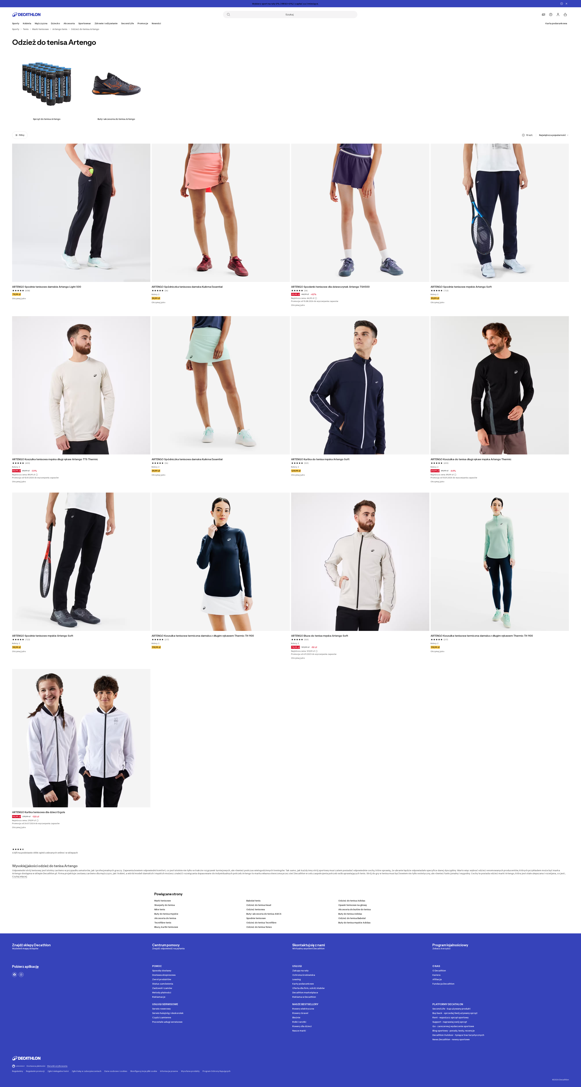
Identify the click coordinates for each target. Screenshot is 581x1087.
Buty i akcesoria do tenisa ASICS (263, 914)
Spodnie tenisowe (256, 918)
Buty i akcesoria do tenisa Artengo (116, 119)
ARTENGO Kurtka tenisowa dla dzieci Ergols (39, 812)
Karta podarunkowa (556, 23)
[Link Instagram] (21, 974)
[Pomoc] (550, 14)
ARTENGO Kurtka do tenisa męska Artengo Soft (320, 459)
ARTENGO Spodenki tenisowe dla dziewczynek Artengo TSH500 (330, 286)
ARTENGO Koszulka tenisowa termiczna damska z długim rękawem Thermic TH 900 (203, 635)
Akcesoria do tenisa (165, 918)
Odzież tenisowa (255, 909)
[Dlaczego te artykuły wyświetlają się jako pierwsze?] (523, 135)
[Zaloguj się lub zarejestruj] (558, 14)
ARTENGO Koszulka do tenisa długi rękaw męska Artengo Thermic (471, 459)
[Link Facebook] (14, 974)
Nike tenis (159, 909)
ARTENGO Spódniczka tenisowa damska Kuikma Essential (187, 286)
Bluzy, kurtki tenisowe (166, 927)
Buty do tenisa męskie (166, 914)
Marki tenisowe (162, 900)
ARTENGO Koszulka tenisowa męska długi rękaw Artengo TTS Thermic (55, 459)
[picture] (81, 213)
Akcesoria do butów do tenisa (354, 909)
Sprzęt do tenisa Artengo (46, 119)
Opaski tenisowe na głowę (352, 905)
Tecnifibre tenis (162, 922)
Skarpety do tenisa (164, 905)
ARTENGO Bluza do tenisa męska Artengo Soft (319, 635)
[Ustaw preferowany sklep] (543, 14)
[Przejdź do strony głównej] (26, 14)
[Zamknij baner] (566, 3)
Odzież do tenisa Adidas (351, 900)
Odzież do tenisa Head (258, 905)
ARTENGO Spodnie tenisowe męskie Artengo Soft (461, 286)
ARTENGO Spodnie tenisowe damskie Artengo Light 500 (46, 286)
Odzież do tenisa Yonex (259, 927)
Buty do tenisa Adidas (350, 914)
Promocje (143, 23)
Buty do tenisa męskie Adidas (354, 922)
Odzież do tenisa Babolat (352, 918)
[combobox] (554, 135)
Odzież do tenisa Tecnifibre (261, 922)
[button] (316, 298)
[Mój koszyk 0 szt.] (565, 14)
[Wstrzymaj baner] (561, 3)
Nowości (156, 23)
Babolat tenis (253, 900)
